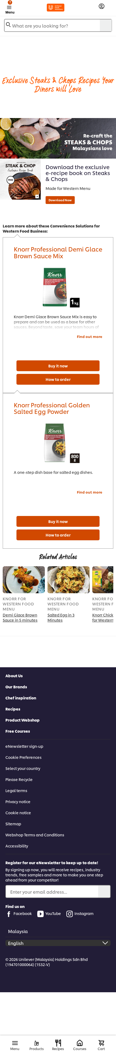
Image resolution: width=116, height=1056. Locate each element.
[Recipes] (58, 1043)
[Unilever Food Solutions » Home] (55, 8)
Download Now (60, 200)
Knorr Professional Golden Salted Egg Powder (52, 407)
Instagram (84, 913)
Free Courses (17, 730)
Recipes (12, 708)
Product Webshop (22, 719)
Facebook (22, 913)
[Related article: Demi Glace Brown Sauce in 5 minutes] (24, 579)
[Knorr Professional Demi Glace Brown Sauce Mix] (58, 287)
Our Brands (16, 686)
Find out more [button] (89, 336)
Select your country (22, 768)
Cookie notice (18, 812)
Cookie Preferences (23, 757)
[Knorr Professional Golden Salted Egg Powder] (58, 443)
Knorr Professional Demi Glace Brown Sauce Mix (58, 252)
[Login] (101, 6)
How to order (58, 379)
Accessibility (16, 845)
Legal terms (16, 790)
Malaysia (18, 931)
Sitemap (13, 823)
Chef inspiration (20, 697)
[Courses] (80, 1043)
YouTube (53, 913)
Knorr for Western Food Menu (18, 603)
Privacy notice (17, 801)
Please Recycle (19, 779)
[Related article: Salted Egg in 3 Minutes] (68, 579)
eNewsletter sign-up (24, 746)
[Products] (36, 1043)
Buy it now (58, 365)
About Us (14, 675)
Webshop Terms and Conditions (34, 834)
